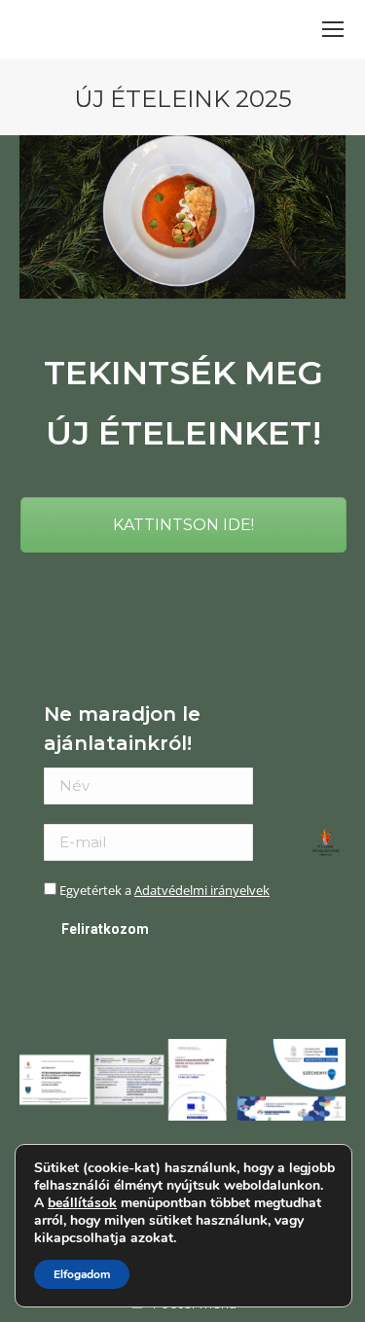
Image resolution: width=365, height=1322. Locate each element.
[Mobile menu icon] (333, 29)
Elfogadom (82, 1274)
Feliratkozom (105, 929)
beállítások (82, 1203)
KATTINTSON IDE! (183, 525)
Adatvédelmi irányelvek (202, 890)
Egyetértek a (163, 890)
